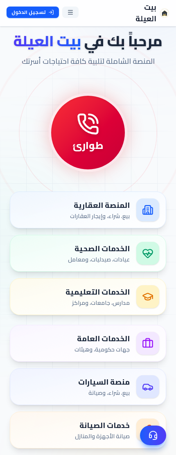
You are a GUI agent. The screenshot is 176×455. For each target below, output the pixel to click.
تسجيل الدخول (28, 12)
